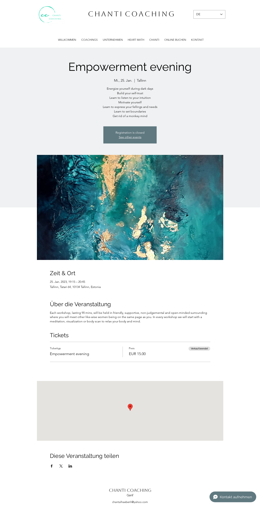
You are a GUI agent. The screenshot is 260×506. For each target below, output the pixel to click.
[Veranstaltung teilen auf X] (61, 466)
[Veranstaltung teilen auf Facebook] (51, 466)
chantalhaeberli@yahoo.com (130, 502)
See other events (130, 137)
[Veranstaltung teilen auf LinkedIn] (70, 466)
